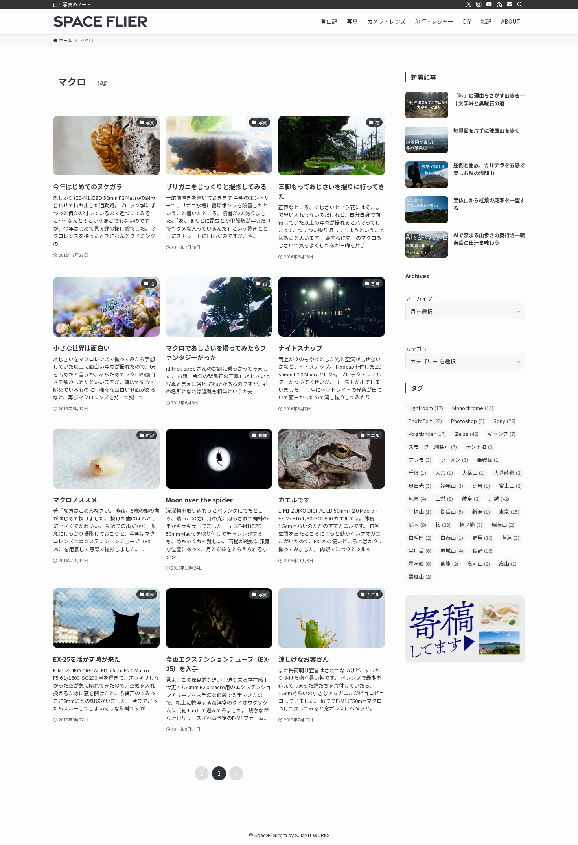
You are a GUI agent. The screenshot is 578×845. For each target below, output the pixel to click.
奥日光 (420, 485)
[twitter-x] (469, 4)
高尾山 (478, 563)
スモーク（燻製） (433, 446)
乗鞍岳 (488, 459)
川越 (499, 498)
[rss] (499, 4)
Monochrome (472, 407)
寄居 (481, 485)
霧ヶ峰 (420, 563)
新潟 (481, 511)
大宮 (444, 472)
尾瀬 (417, 498)
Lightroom (426, 407)
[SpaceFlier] (100, 21)
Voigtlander (427, 433)
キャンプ (501, 433)
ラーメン (454, 459)
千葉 (417, 472)
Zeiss (467, 433)
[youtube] (489, 4)
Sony (504, 420)
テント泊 (480, 446)
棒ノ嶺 (471, 524)
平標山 (420, 511)
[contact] (509, 4)
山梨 (444, 498)
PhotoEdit (425, 420)
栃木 (417, 524)
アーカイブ (419, 299)
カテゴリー (419, 348)
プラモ (420, 459)
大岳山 (473, 472)
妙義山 (451, 485)
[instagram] (479, 4)
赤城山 (451, 550)
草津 (510, 537)
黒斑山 (420, 576)
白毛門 (420, 537)
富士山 (510, 485)
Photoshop (467, 420)
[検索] (520, 4)
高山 (508, 563)
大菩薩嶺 (508, 472)
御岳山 (451, 511)
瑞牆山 (502, 524)
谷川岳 (420, 550)
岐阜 (471, 498)
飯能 (449, 563)
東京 (509, 511)
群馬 (482, 537)
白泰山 (451, 537)
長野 (482, 550)
